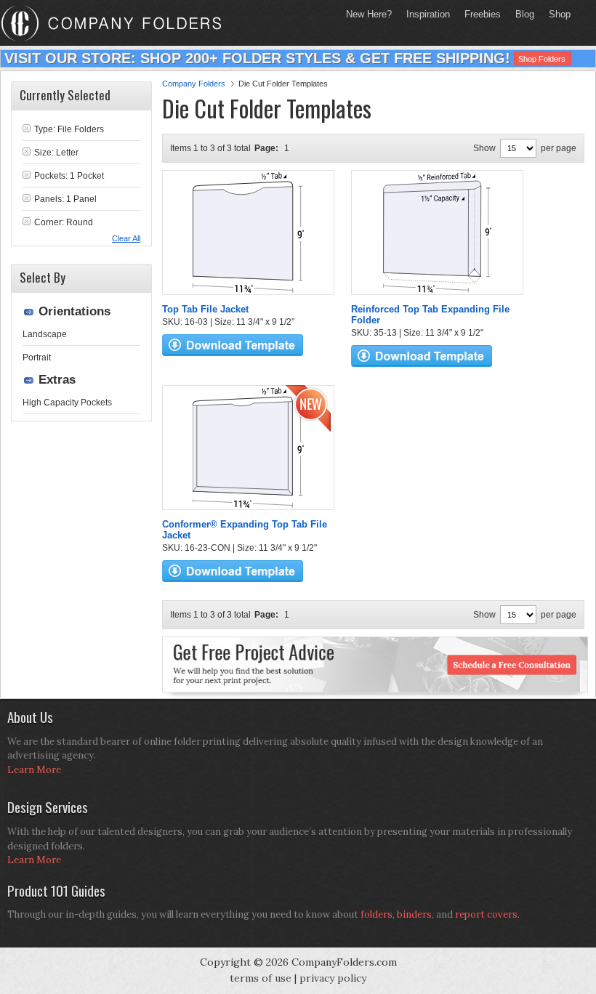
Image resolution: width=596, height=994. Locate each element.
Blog (524, 14)
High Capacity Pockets (67, 402)
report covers (486, 914)
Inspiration (428, 14)
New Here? (369, 14)
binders (414, 914)
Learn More (34, 770)
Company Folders (193, 83)
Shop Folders (541, 58)
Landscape (45, 334)
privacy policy (332, 978)
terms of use (260, 978)
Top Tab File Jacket (205, 309)
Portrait (37, 357)
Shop (556, 14)
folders (376, 914)
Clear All (126, 238)
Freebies (479, 14)
